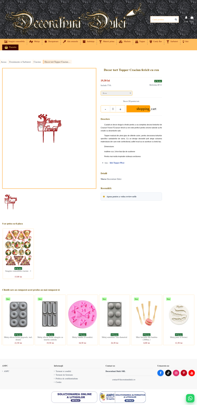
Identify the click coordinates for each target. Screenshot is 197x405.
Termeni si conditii (63, 371)
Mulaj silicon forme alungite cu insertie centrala (50, 338)
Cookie (58, 382)
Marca (103, 179)
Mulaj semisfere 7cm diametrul (114, 337)
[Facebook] (160, 373)
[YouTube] (191, 373)
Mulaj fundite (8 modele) (82, 337)
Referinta (153, 84)
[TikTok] (168, 373)
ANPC (6, 371)
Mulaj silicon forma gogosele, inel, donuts (18, 338)
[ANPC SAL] (123, 397)
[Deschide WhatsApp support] (190, 398)
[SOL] (74, 397)
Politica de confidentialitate (67, 378)
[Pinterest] (184, 373)
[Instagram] (176, 373)
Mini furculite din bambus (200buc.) (146, 338)
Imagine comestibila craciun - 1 (18, 271)
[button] (185, 42)
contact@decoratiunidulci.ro (123, 379)
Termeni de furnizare (64, 374)
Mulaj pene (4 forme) (178, 337)
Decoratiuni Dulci (114, 179)
